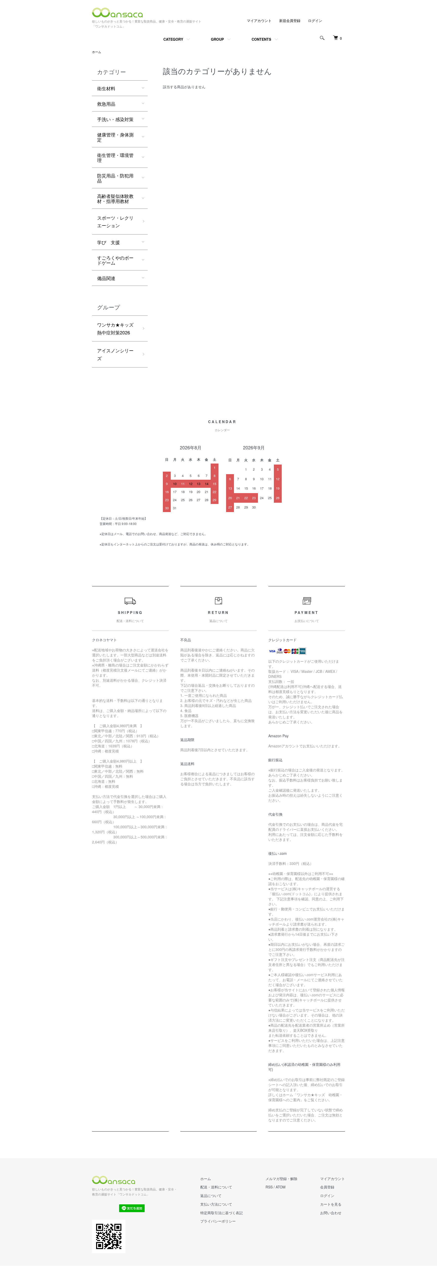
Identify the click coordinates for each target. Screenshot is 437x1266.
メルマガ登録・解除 (281, 1178)
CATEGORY (173, 39)
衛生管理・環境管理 (115, 157)
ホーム (96, 52)
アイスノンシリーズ (115, 354)
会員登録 (327, 1186)
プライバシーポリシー (218, 1221)
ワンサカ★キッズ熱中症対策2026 (115, 328)
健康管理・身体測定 (115, 137)
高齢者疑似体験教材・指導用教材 (115, 198)
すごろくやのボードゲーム (115, 260)
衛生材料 (106, 88)
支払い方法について (216, 1204)
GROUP (217, 39)
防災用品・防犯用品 (115, 178)
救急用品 (106, 103)
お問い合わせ (330, 1212)
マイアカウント (259, 20)
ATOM (281, 1186)
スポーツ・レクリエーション (115, 221)
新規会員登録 (289, 20)
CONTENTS (261, 39)
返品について (211, 1195)
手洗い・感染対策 (115, 119)
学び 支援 (108, 242)
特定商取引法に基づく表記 (221, 1212)
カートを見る (330, 1204)
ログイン (315, 20)
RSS (269, 1186)
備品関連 (106, 278)
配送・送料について (216, 1186)
